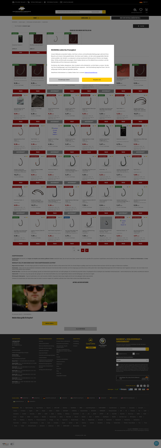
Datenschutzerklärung (91, 72)
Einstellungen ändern (64, 79)
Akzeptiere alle (97, 79)
